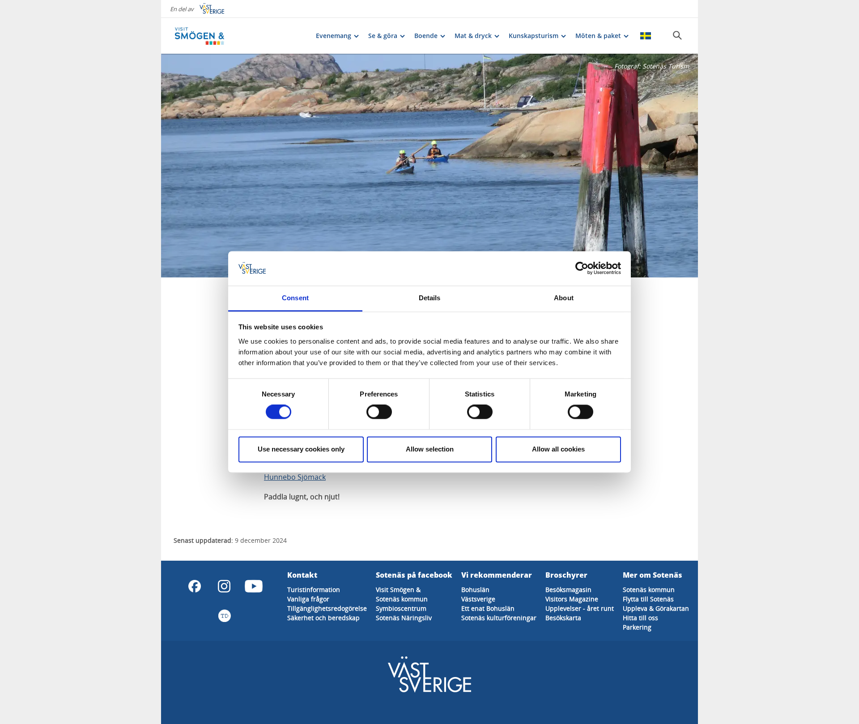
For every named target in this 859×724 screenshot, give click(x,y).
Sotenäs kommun (402, 599)
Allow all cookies (558, 449)
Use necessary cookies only (301, 449)
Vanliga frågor (308, 599)
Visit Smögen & (398, 589)
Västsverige (478, 599)
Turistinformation (313, 589)
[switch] (379, 412)
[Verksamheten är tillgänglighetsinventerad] (224, 615)
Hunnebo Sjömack (295, 477)
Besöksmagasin (568, 589)
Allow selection (430, 449)
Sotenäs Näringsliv (404, 617)
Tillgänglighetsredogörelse (327, 608)
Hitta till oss (640, 617)
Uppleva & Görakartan (656, 608)
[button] (429, 165)
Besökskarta (563, 617)
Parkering (637, 627)
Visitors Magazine (571, 599)
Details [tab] (430, 298)
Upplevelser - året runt (579, 608)
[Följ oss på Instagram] (224, 586)
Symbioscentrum (401, 608)
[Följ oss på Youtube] (253, 586)
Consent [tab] (295, 298)
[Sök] (677, 35)
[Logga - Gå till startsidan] (205, 36)
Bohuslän (475, 589)
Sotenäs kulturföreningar (498, 617)
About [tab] (564, 298)
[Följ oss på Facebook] (194, 586)
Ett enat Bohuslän (488, 608)
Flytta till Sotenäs (648, 599)
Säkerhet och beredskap (323, 617)
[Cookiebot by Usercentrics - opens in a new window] (582, 268)
